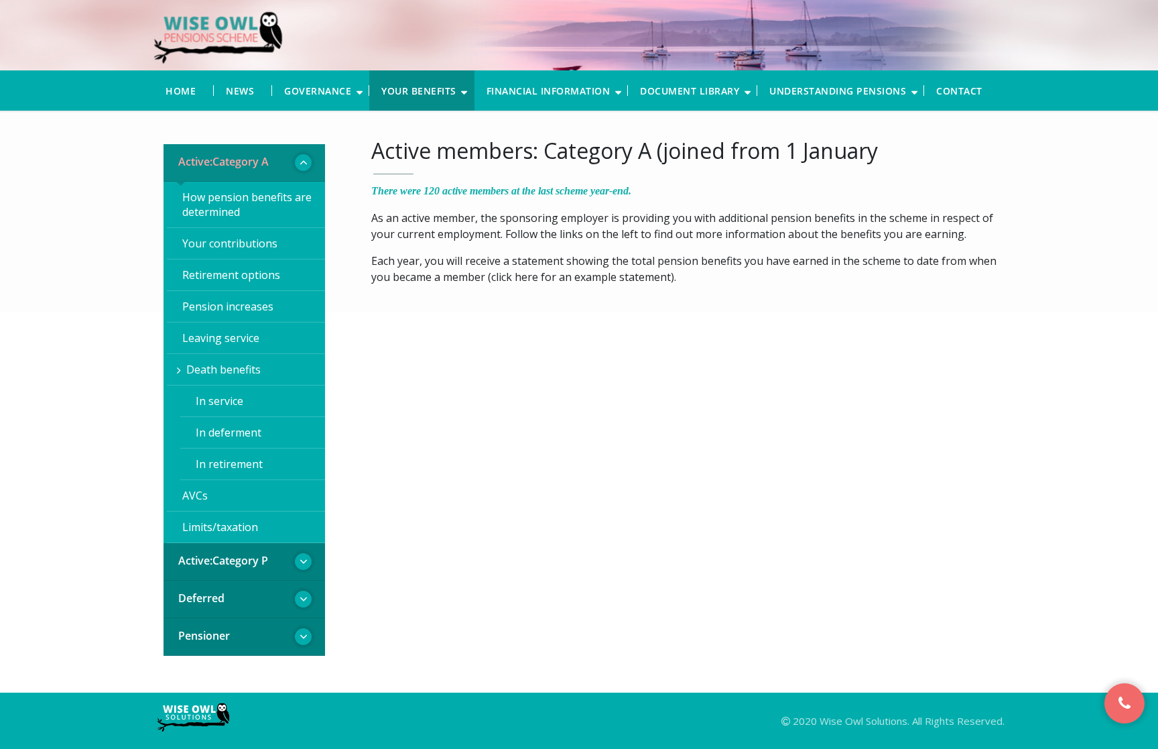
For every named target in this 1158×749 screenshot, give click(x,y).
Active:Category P (223, 560)
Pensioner (204, 635)
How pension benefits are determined (247, 204)
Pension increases (227, 306)
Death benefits (223, 369)
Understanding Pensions (837, 90)
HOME (181, 90)
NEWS (240, 90)
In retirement (229, 464)
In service (219, 401)
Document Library (689, 90)
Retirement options (231, 275)
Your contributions (229, 243)
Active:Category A (223, 161)
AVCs (195, 495)
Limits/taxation (220, 527)
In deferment (228, 432)
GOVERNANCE (317, 90)
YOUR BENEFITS (418, 90)
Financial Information (548, 90)
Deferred (201, 598)
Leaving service (220, 338)
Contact (959, 90)
